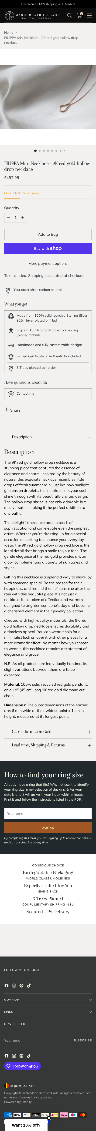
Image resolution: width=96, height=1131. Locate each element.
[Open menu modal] (89, 15)
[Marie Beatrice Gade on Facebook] (7, 986)
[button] (26, 1125)
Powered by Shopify (18, 1102)
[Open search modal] (69, 15)
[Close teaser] (49, 1118)
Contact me (25, 393)
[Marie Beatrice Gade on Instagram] (14, 986)
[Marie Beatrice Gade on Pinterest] (22, 986)
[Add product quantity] (22, 217)
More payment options (48, 263)
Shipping (36, 275)
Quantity (11, 207)
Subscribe (82, 1040)
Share (15, 410)
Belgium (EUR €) (21, 1085)
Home (9, 32)
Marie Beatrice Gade (44, 1093)
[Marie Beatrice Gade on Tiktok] (29, 986)
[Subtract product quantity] (8, 217)
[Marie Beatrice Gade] (32, 15)
